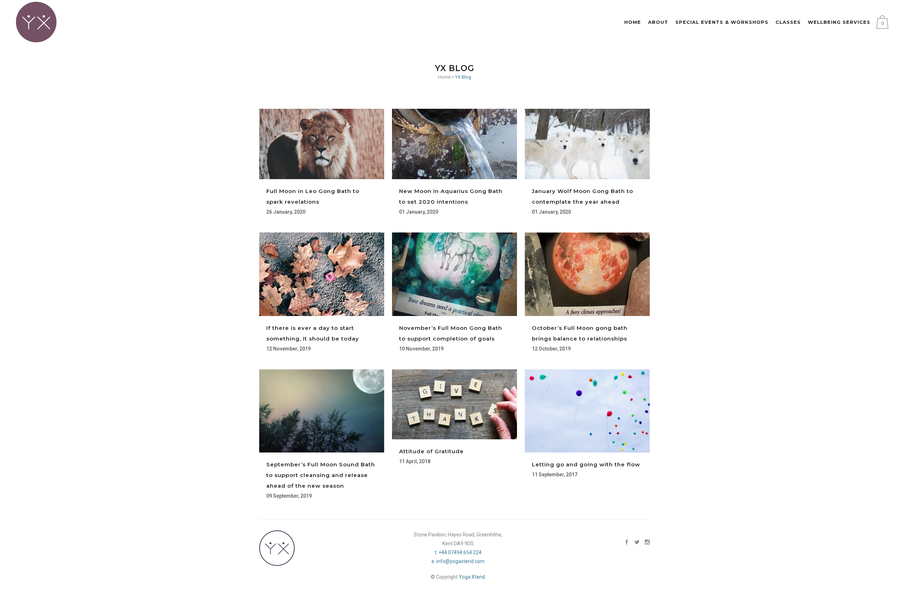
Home (444, 77)
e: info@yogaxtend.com (458, 561)
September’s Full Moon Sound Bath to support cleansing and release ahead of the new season (320, 475)
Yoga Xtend (472, 577)
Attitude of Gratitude (431, 451)
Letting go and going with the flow (586, 464)
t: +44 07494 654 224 (458, 552)
